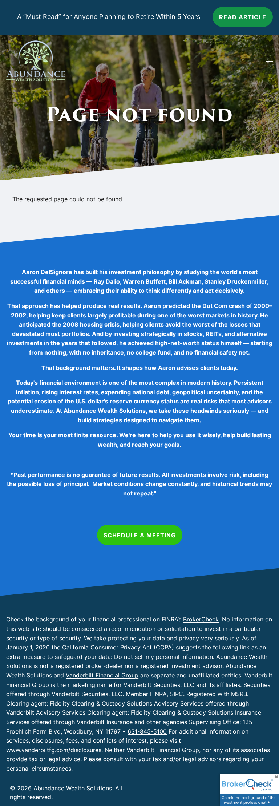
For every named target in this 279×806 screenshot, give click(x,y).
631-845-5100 (147, 731)
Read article (242, 17)
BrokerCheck (201, 619)
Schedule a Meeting (140, 535)
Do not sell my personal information (163, 656)
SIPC (176, 694)
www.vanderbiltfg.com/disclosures (53, 750)
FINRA (158, 694)
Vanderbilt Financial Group (102, 675)
